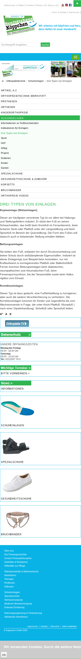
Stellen (21, 5)
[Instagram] (67, 5)
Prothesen (9, 583)
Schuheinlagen (36, 81)
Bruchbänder (11, 534)
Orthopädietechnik (16, 81)
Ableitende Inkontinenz (16, 617)
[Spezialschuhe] (17, 445)
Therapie (9, 579)
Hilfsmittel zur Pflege (14, 566)
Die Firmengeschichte (15, 554)
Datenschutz (10, 5)
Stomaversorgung (13, 600)
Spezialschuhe (12, 462)
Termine (30, 5)
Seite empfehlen (69, 626)
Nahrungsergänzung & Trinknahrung (23, 613)
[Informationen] (15, 382)
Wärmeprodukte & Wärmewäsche (21, 571)
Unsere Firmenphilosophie (18, 558)
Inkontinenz (10, 575)
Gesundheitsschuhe (16, 498)
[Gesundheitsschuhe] (17, 481)
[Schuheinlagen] (17, 408)
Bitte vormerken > (15, 373)
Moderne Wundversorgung (18, 603)
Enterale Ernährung (14, 607)
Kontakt (63, 12)
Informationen (12, 389)
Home (54, 12)
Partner (39, 5)
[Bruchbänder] (17, 518)
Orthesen (9, 586)
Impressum (74, 12)
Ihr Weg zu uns (52, 5)
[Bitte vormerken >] (15, 367)
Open (77, 3)
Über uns (9, 550)
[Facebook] (70, 5)
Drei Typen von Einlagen (59, 81)
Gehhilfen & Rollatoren (16, 562)
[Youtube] (63, 5)
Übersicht (54, 626)
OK (4, 654)
